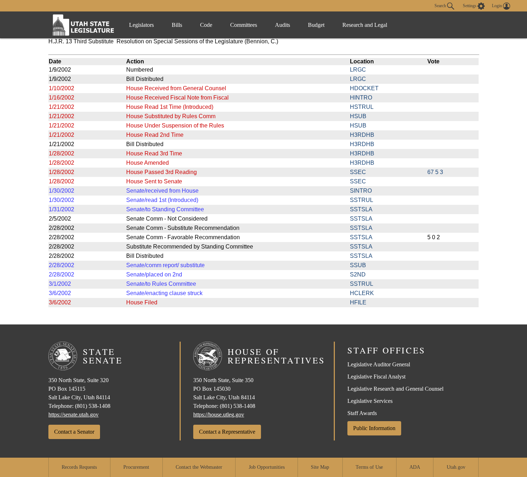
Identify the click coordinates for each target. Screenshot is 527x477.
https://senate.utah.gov (73, 414)
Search (441, 5)
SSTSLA (361, 209)
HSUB (358, 116)
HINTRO (361, 98)
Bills (177, 25)
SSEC (358, 172)
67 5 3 (435, 172)
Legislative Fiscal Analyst (376, 377)
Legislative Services (370, 401)
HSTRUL (362, 107)
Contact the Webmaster (199, 467)
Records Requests (79, 467)
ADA (414, 467)
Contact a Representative (227, 432)
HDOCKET (364, 88)
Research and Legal (364, 25)
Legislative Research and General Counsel (395, 389)
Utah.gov (456, 467)
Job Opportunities (267, 467)
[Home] (83, 24)
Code (206, 25)
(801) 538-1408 (92, 406)
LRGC (358, 70)
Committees (243, 25)
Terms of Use (369, 467)
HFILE (358, 302)
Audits (282, 25)
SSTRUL (361, 200)
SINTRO (361, 191)
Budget (316, 25)
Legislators (141, 25)
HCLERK (362, 293)
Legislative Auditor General (378, 364)
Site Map (320, 467)
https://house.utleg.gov (218, 414)
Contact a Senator (74, 432)
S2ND (358, 274)
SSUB (358, 265)
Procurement (136, 467)
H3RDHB (362, 135)
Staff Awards (362, 413)
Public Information (374, 428)
